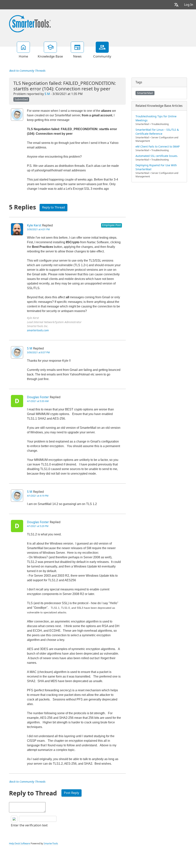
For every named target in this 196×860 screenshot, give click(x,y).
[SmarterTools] (30, 23)
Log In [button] (188, 4)
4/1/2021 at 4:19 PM (37, 495)
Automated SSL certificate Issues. (157, 155)
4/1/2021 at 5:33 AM (38, 401)
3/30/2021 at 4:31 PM (38, 229)
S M (47, 94)
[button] (176, 4)
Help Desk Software (19, 843)
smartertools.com (38, 330)
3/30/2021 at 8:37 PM (38, 352)
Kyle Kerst (34, 225)
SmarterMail (145, 93)
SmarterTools (51, 843)
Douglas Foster (38, 397)
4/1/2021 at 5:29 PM (37, 526)
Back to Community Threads (27, 70)
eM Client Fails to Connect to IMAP (158, 146)
